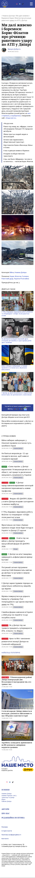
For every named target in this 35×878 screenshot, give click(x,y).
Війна (12, 272)
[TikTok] (22, 4)
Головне (25, 276)
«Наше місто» (10, 118)
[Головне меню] (31, 4)
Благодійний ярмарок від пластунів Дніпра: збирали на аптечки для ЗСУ (16, 416)
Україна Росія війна (21, 279)
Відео (3, 799)
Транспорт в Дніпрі (8, 797)
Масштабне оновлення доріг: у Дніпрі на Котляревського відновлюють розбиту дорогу (17, 423)
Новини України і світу (9, 795)
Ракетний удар (7, 279)
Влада (15, 549)
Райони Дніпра (6, 801)
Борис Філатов (15, 276)
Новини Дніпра (9, 16)
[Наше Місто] (5, 4)
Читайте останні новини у (18, 407)
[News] (20, 4)
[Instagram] (17, 4)
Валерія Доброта (14, 49)
